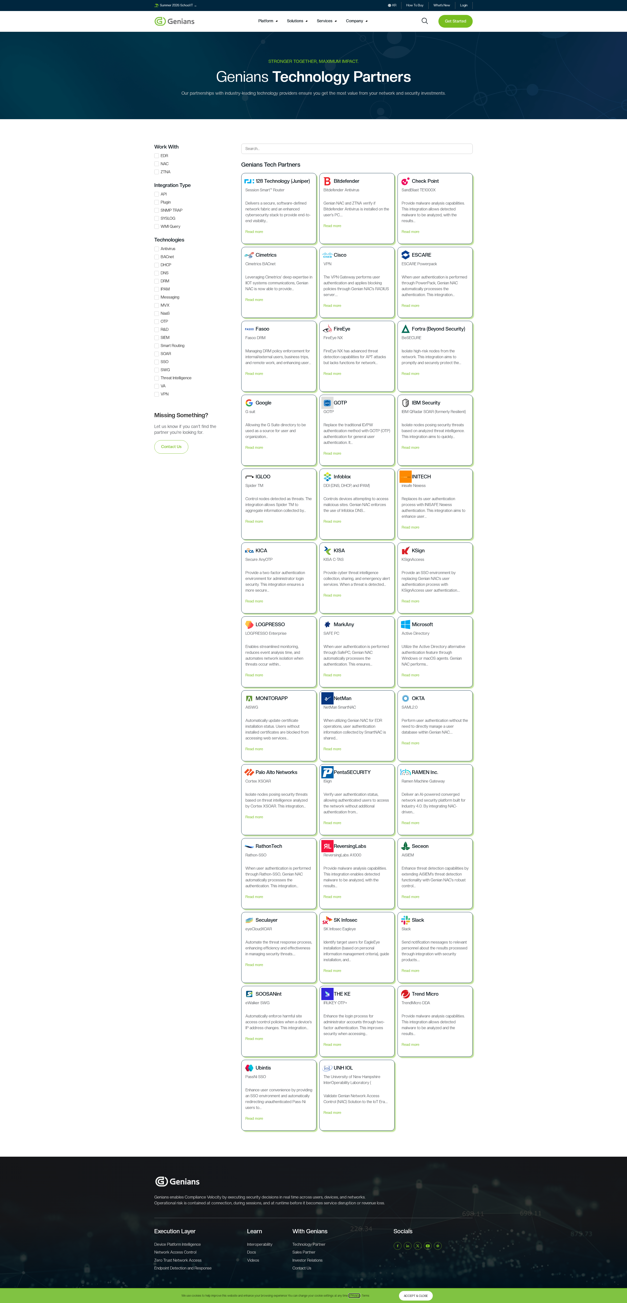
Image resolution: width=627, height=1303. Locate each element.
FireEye (342, 329)
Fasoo (262, 329)
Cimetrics (266, 255)
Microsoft (422, 624)
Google (263, 403)
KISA (339, 550)
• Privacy (354, 1295)
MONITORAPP (272, 698)
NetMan (342, 698)
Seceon (420, 846)
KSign (418, 550)
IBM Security (426, 403)
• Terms (364, 1295)
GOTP (340, 403)
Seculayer (266, 920)
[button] (268, 21)
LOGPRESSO (270, 624)
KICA (261, 550)
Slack (418, 920)
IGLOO (263, 477)
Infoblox (342, 477)
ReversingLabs (350, 846)
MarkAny (344, 624)
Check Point (425, 181)
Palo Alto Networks (276, 772)
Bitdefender (346, 181)
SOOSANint (269, 994)
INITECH (421, 477)
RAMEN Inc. (425, 772)
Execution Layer (175, 1231)
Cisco (340, 255)
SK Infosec (345, 920)
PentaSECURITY (352, 772)
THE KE (342, 994)
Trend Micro (425, 994)
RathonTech (269, 846)
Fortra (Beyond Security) (438, 329)
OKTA (418, 698)
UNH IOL (343, 1068)
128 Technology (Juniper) (283, 181)
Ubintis (263, 1068)
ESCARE (421, 255)
